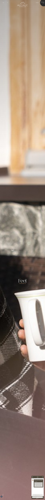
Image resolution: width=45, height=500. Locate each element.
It (7, 2)
